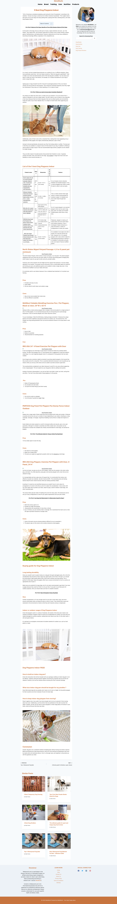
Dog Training (79, 48)
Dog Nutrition (79, 44)
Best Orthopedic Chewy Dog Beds (49, 738)
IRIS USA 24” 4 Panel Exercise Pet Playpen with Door (44, 405)
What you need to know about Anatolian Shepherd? (49, 92)
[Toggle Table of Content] (50, 24)
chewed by (56, 570)
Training (53, 4)
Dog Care (78, 46)
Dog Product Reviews (81, 50)
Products (75, 4)
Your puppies (50, 155)
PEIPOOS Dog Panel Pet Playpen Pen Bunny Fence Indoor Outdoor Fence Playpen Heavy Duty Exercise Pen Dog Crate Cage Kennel (28, 224)
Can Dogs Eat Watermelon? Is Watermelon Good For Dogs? (49, 643)
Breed (46, 4)
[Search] (94, 38)
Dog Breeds (78, 42)
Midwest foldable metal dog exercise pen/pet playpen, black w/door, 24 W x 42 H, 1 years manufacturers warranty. (28, 197)
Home (40, 4)
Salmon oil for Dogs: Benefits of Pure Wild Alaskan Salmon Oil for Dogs (49, 27)
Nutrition (67, 4)
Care (60, 4)
